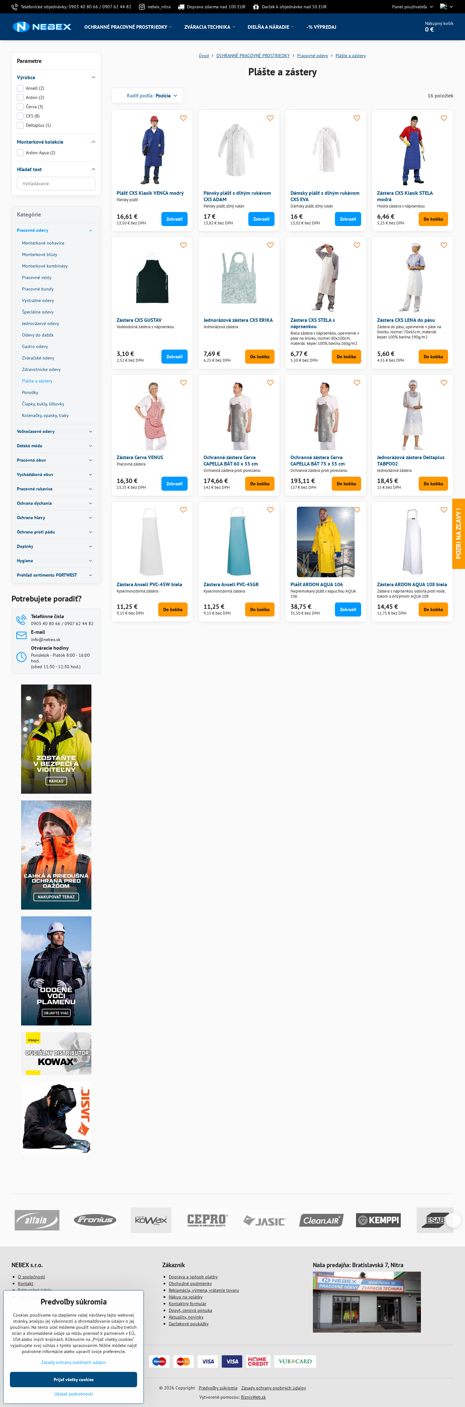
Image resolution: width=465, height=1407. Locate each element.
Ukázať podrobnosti (73, 1394)
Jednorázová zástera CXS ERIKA (238, 320)
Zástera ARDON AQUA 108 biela (412, 584)
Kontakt (25, 1283)
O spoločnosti (31, 1277)
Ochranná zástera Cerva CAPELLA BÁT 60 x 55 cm (231, 460)
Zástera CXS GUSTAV (139, 320)
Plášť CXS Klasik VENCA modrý (150, 193)
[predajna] (367, 1331)
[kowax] (56, 1073)
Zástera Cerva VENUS (140, 457)
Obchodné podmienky (190, 1283)
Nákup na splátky (186, 1297)
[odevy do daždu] (56, 908)
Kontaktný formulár (187, 1303)
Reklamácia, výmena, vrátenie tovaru (204, 1290)
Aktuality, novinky (186, 1317)
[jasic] (56, 1152)
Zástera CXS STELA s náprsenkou (313, 323)
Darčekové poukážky (189, 1324)
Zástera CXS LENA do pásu (406, 320)
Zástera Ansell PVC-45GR (231, 584)
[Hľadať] (397, 27)
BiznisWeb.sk (253, 1397)
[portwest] (56, 1024)
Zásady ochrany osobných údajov (273, 1388)
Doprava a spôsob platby (193, 1277)
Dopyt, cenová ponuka (190, 1310)
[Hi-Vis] (56, 792)
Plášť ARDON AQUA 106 (317, 584)
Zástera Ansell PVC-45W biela (149, 584)
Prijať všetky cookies (74, 1379)
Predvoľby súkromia (218, 1388)
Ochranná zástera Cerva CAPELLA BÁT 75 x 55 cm (318, 460)
